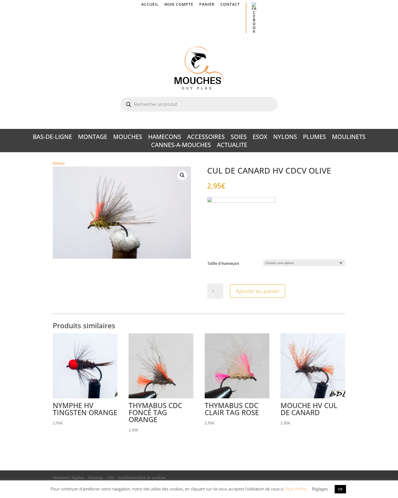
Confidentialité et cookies (142, 477)
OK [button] (340, 489)
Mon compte (178, 4)
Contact (230, 4)
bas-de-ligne (52, 138)
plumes (314, 138)
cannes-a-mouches (181, 146)
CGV (110, 477)
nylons (285, 138)
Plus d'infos (296, 489)
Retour (59, 163)
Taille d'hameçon (223, 263)
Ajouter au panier (257, 291)
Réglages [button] (320, 489)
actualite (232, 146)
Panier (206, 4)
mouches (127, 138)
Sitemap (95, 477)
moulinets (349, 138)
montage (92, 138)
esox (260, 138)
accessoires (206, 138)
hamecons (164, 138)
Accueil (149, 4)
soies (239, 138)
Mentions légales (68, 477)
